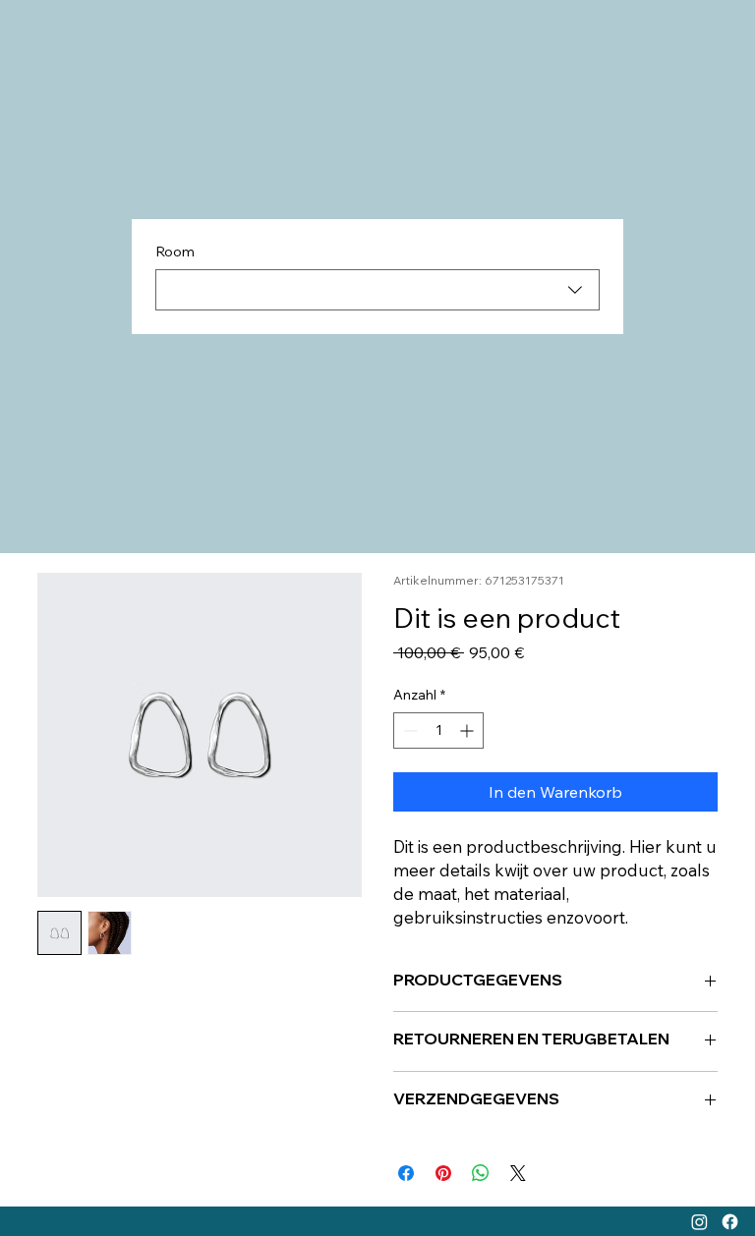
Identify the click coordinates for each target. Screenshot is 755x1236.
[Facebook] (730, 1221)
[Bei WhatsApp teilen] (481, 1173)
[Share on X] (518, 1173)
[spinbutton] (438, 730)
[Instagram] (699, 1221)
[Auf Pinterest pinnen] (443, 1173)
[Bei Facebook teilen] (406, 1173)
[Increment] (468, 730)
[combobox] (377, 289)
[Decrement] (408, 730)
